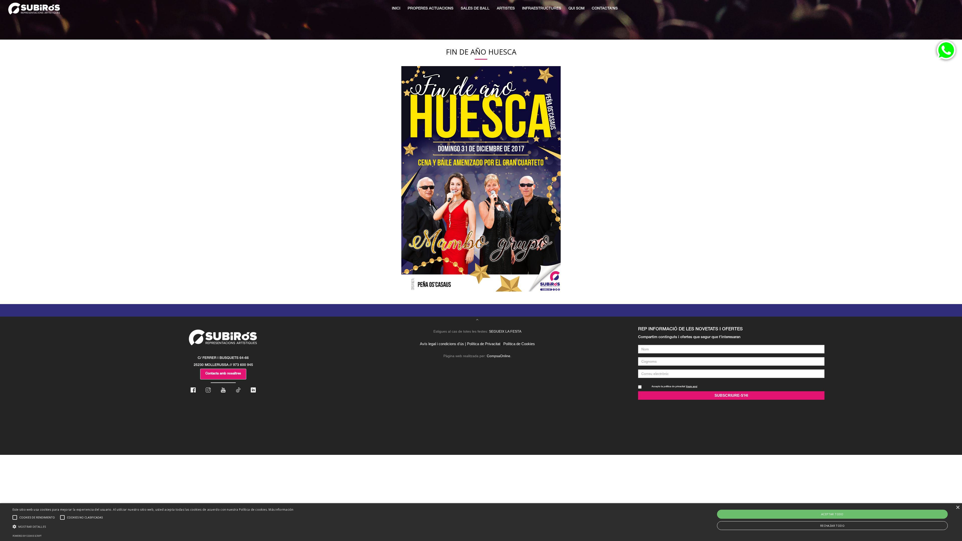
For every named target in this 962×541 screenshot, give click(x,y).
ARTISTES (506, 9)
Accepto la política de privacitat (674, 387)
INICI (396, 9)
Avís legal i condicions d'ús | (443, 344)
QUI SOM (576, 9)
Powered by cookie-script (27, 535)
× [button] (957, 507)
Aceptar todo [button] (832, 514)
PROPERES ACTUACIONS (430, 9)
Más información (281, 509)
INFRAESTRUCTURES (541, 9)
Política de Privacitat (483, 344)
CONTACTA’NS (605, 9)
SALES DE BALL (475, 9)
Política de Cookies (519, 344)
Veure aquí (691, 387)
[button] (153, 526)
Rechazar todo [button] (832, 525)
